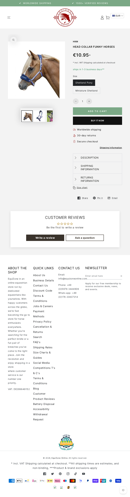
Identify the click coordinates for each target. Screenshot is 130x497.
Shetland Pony (84, 82)
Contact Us (40, 285)
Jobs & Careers (43, 306)
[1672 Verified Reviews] (65, 448)
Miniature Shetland (86, 90)
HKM (75, 41)
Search (37, 337)
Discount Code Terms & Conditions (42, 295)
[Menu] (9, 17)
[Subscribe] (121, 275)
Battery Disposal (44, 404)
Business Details (43, 280)
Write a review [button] (45, 237)
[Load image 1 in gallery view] (27, 116)
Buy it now (97, 120)
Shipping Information (111, 147)
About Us (39, 275)
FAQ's (36, 342)
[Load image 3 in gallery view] (51, 116)
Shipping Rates (42, 347)
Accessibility (41, 409)
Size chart (82, 187)
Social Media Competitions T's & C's (44, 368)
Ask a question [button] (85, 237)
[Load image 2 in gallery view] (39, 116)
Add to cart (97, 111)
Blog (36, 388)
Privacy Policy (42, 321)
